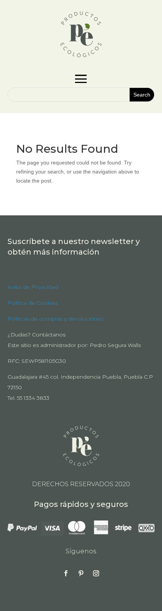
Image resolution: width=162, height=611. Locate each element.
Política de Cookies (33, 302)
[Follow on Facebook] (66, 573)
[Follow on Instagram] (96, 573)
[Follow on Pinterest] (81, 573)
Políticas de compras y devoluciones (55, 318)
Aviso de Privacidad (33, 287)
